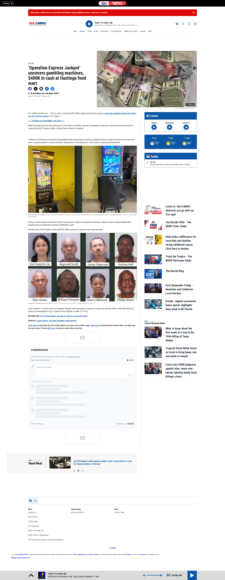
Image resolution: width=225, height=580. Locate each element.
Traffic (90, 31)
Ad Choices (128, 554)
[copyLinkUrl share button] (47, 89)
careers (143, 554)
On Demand (104, 31)
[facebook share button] (30, 89)
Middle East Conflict (130, 31)
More (150, 31)
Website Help (119, 512)
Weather (82, 31)
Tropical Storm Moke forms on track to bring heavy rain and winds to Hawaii (181, 352)
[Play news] (154, 127)
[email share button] (41, 89)
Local (31, 63)
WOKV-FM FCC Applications (38, 535)
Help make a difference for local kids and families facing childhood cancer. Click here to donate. (69, 12)
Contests (143, 31)
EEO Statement (33, 526)
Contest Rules (33, 521)
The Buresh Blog (175, 271)
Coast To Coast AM (103, 23)
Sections (6, 3)
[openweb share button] (52, 89)
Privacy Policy (93, 554)
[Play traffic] (186, 127)
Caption (190, 104)
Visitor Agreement (79, 554)
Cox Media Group (22, 554)
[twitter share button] (36, 89)
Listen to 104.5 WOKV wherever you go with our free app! (180, 210)
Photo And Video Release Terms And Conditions (45, 540)
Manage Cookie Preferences (20, 558)
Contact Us (32, 512)
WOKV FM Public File (36, 531)
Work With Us (33, 517)
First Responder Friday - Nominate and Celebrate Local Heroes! (179, 289)
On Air (96, 31)
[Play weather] (169, 127)
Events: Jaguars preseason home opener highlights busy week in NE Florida (181, 305)
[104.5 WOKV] (112, 3)
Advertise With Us (77, 512)
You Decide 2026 (116, 31)
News (75, 31)
